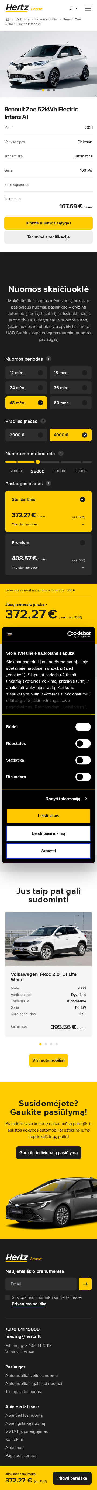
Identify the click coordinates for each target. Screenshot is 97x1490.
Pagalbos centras (21, 1455)
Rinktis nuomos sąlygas (48, 223)
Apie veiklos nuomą (24, 1415)
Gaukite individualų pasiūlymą (48, 1153)
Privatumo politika (29, 1304)
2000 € (17, 435)
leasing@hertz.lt (23, 1336)
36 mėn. (62, 388)
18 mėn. (61, 372)
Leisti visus (48, 815)
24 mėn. (17, 388)
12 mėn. (17, 372)
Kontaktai (14, 1439)
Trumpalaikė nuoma (23, 1392)
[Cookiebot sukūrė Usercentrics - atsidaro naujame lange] (68, 634)
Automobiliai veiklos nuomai (32, 1375)
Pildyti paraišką (72, 1478)
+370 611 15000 (22, 1329)
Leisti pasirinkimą (48, 833)
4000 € (61, 435)
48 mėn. (17, 403)
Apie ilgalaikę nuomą (25, 1423)
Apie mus (14, 1447)
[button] (43, 90)
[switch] (83, 743)
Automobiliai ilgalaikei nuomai (33, 1383)
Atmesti (48, 851)
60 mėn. (62, 403)
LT (71, 8)
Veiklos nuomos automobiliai (37, 19)
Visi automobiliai (48, 1060)
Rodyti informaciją (63, 798)
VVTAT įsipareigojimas (26, 1431)
